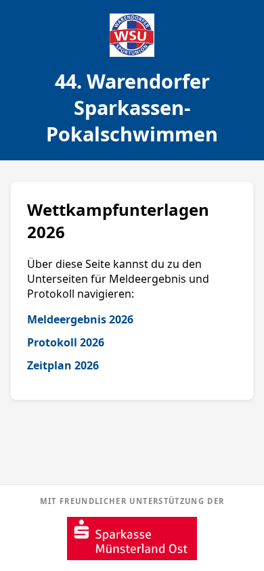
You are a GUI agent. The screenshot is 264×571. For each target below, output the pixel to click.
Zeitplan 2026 (63, 365)
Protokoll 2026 (65, 342)
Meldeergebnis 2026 (80, 319)
